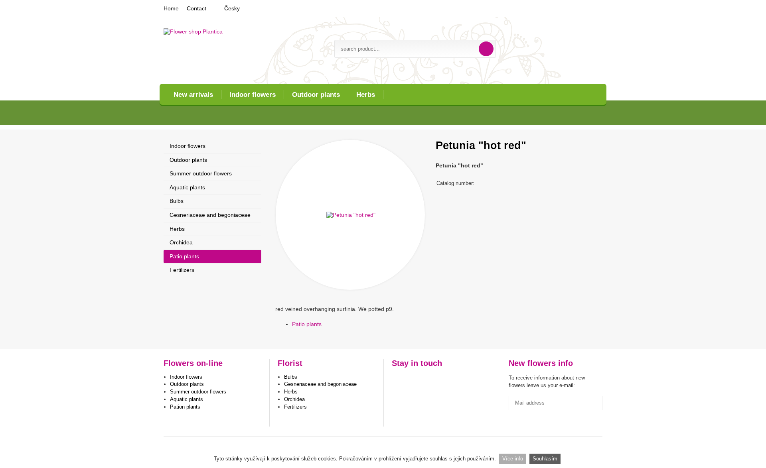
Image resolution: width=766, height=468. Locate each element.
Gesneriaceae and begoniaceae (210, 215)
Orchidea (181, 242)
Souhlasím (545, 459)
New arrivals (193, 94)
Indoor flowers (252, 94)
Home (171, 8)
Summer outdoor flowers (201, 173)
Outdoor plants (316, 94)
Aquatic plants (187, 187)
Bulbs (177, 201)
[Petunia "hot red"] (350, 215)
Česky (232, 8)
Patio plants (307, 324)
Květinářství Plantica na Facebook (399, 380)
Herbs (365, 94)
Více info (512, 459)
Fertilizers (182, 270)
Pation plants (185, 407)
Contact (196, 8)
